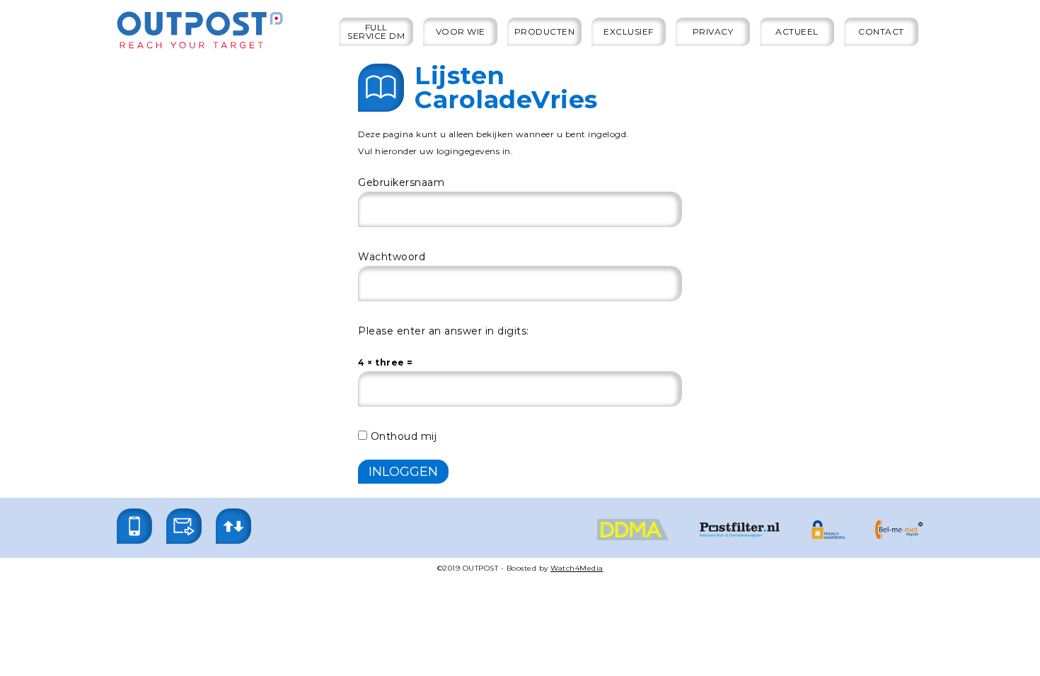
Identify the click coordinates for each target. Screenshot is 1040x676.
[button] (134, 526)
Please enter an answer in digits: (443, 331)
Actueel (797, 31)
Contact (881, 31)
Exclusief (628, 31)
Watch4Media (576, 568)
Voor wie (460, 31)
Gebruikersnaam (401, 182)
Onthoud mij (402, 436)
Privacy (713, 31)
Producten (544, 31)
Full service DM (376, 31)
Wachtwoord (391, 256)
